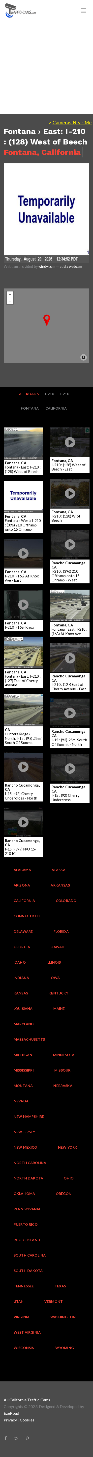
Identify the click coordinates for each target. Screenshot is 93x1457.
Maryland (24, 1024)
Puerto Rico (26, 1224)
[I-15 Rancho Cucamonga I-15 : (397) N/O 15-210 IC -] (28, 810)
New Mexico (25, 1147)
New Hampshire (29, 1116)
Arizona (22, 885)
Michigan (23, 1055)
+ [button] (10, 294)
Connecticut (27, 916)
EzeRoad (11, 1413)
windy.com (46, 266)
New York (67, 1147)
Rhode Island (27, 1240)
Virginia (22, 1317)
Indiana (21, 978)
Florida (61, 931)
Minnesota (64, 1055)
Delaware (23, 931)
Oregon (64, 1193)
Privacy (10, 1419)
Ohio (69, 1178)
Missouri (62, 1070)
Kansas (21, 993)
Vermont (53, 1301)
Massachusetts (29, 1039)
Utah (19, 1301)
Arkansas (60, 885)
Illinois (53, 962)
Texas (60, 1286)
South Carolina (30, 1255)
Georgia (22, 947)
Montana (23, 1085)
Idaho (20, 962)
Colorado (66, 900)
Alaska (58, 870)
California (56, 408)
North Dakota (28, 1178)
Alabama (22, 870)
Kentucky (58, 993)
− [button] (10, 301)
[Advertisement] (46, 67)
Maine (59, 1008)
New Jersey (24, 1132)
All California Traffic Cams (27, 1399)
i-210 (64, 394)
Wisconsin (24, 1348)
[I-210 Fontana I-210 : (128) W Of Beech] (70, 482)
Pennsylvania (27, 1209)
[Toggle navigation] (83, 10)
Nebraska (62, 1085)
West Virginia (27, 1332)
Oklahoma (24, 1193)
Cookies (27, 1419)
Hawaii (57, 947)
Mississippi (24, 1070)
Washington (63, 1317)
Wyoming (64, 1348)
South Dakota (28, 1271)
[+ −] (46, 325)
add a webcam (71, 266)
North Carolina (30, 1163)
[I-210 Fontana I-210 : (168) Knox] (24, 593)
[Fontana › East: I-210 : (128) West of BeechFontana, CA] (46, 320)
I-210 (49, 394)
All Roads (29, 394)
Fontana (30, 408)
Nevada (21, 1101)
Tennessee (24, 1286)
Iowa (55, 978)
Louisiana (23, 1008)
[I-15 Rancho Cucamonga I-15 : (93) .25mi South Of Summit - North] (74, 701)
